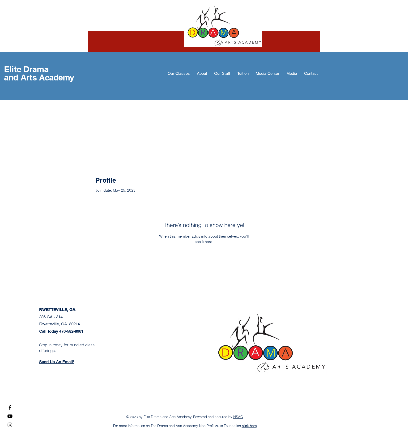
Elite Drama (26, 69)
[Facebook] (10, 407)
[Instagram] (10, 425)
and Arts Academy (39, 77)
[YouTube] (10, 416)
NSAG (238, 417)
